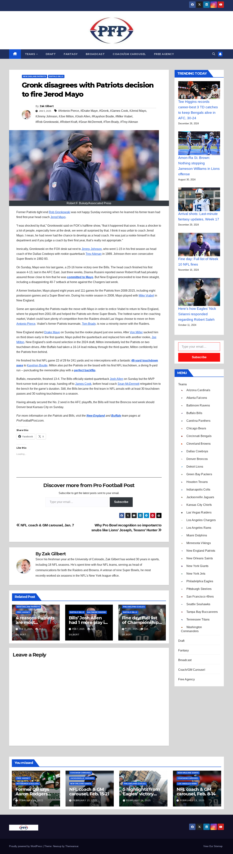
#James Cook (119, 110)
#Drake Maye (89, 110)
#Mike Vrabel (123, 116)
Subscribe (121, 501)
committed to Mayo (80, 277)
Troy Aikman (94, 253)
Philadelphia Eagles (134, 607)
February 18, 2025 (31, 800)
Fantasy (71, 54)
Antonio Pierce (25, 323)
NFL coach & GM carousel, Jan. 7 (47, 525)
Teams (30, 54)
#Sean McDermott (90, 121)
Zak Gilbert (47, 106)
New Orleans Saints (80, 784)
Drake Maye (52, 332)
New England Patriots (34, 76)
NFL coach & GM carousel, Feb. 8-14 (196, 791)
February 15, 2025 (85, 800)
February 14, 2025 (138, 800)
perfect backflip (84, 370)
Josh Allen (116, 378)
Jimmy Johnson (92, 248)
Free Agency (164, 54)
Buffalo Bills (56, 76)
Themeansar (71, 846)
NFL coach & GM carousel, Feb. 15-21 (89, 791)
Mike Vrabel (146, 295)
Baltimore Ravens (96, 612)
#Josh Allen (82, 116)
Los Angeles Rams (187, 784)
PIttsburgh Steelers (28, 784)
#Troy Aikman (129, 121)
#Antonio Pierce (68, 110)
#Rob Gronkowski (47, 121)
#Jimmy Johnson (46, 116)
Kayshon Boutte (37, 365)
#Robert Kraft (68, 121)
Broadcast (95, 54)
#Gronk (104, 110)
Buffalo (116, 415)
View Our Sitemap (212, 846)
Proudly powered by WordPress (26, 846)
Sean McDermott (128, 383)
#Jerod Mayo (137, 110)
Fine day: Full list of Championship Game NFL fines (140, 622)
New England (95, 415)
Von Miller (136, 332)
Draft (51, 54)
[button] (213, 54)
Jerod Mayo (58, 217)
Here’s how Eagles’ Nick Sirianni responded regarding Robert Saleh (197, 314)
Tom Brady (89, 323)
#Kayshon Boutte (103, 116)
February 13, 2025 (192, 800)
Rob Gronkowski (59, 212)
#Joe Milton (66, 116)
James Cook (83, 383)
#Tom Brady (111, 121)
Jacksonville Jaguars (82, 778)
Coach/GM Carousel (129, 54)
